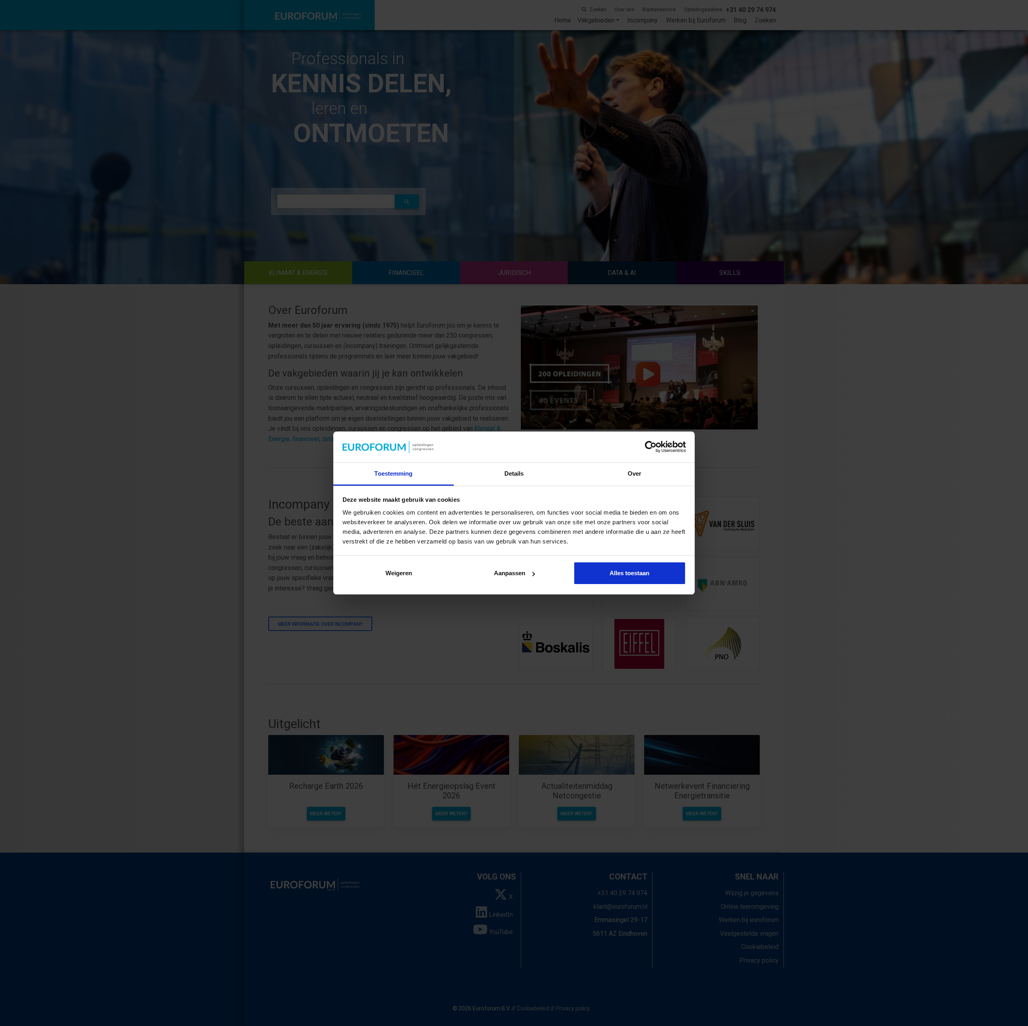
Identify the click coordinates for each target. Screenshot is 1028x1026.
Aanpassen (509, 573)
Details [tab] (514, 473)
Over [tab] (634, 473)
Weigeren (399, 573)
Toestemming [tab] (393, 473)
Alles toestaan (629, 573)
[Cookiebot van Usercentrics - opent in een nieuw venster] (651, 447)
